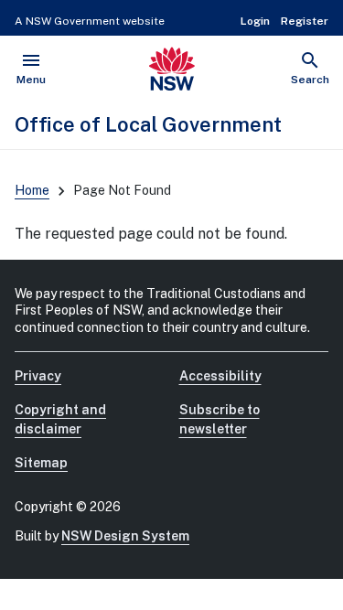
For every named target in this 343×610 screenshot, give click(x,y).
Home (32, 190)
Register (304, 21)
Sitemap (41, 462)
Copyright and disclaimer (60, 419)
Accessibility (220, 376)
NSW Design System (125, 536)
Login (255, 21)
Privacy (38, 376)
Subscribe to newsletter (219, 419)
